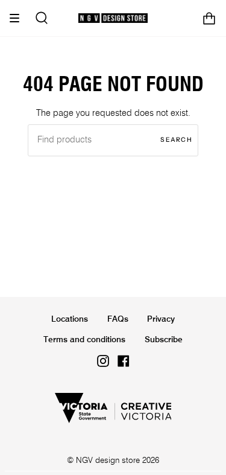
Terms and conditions (84, 340)
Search (176, 140)
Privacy (161, 319)
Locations (69, 319)
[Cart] (209, 18)
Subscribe (164, 340)
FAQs (117, 319)
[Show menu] (19, 18)
